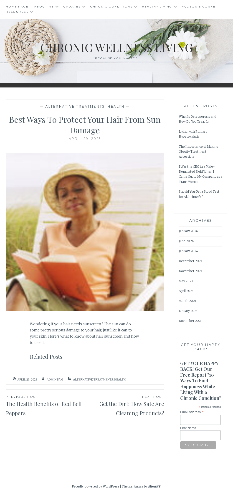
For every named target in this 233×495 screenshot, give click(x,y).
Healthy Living (157, 6)
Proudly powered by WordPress (95, 486)
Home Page (17, 6)
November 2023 (190, 271)
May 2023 (186, 281)
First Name (188, 428)
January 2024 (188, 251)
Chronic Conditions (111, 6)
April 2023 (186, 291)
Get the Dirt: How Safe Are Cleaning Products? (131, 406)
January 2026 (188, 231)
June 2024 (186, 241)
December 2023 (190, 261)
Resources (17, 11)
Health (115, 106)
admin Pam (55, 379)
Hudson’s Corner (200, 6)
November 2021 (190, 321)
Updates (72, 6)
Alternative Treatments (75, 106)
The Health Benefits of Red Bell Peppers (44, 406)
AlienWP (154, 486)
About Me (44, 6)
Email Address (191, 412)
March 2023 (187, 301)
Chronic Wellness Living (116, 47)
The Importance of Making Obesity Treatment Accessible (198, 152)
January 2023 (188, 311)
